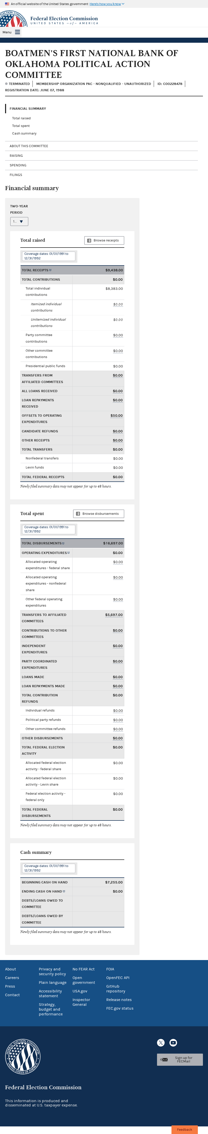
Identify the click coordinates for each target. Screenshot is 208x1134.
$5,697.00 (114, 615)
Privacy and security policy (52, 971)
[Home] (104, 20)
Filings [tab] (16, 175)
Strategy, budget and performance (51, 1009)
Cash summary (24, 133)
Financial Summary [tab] (28, 108)
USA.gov (80, 991)
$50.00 (117, 415)
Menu (7, 32)
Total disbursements (42, 543)
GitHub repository (115, 988)
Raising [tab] (16, 156)
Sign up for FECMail (183, 1059)
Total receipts (35, 270)
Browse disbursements (100, 514)
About (10, 969)
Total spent (21, 126)
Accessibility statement (50, 993)
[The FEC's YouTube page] (173, 1043)
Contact (12, 995)
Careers (12, 977)
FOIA (110, 969)
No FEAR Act (84, 969)
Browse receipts (106, 240)
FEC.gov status (119, 1008)
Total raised (21, 118)
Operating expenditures (44, 553)
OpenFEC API (117, 977)
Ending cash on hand (42, 891)
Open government (84, 980)
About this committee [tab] (29, 146)
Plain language (52, 982)
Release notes (119, 999)
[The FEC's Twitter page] (161, 1043)
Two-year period (19, 209)
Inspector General (81, 1002)
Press (10, 986)
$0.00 (118, 304)
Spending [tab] (18, 165)
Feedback (184, 1130)
